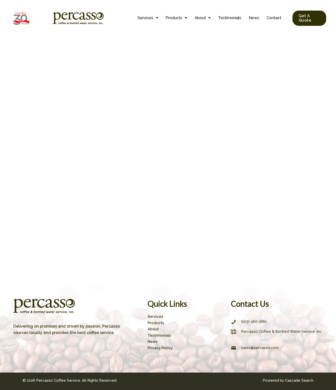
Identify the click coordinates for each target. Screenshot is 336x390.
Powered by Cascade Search (288, 380)
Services (155, 316)
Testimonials (159, 335)
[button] (148, 18)
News (153, 341)
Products (156, 323)
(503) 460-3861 (254, 321)
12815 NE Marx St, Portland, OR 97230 (273, 337)
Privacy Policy (160, 348)
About (153, 329)
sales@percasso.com (260, 348)
